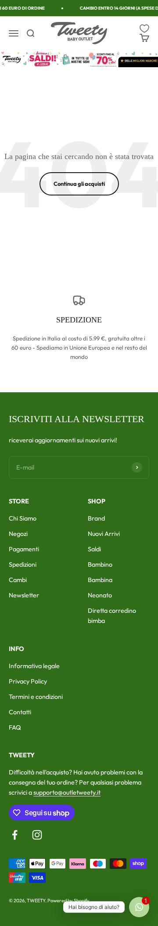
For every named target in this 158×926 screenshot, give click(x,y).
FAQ (15, 727)
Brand (96, 518)
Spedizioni (22, 564)
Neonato (100, 595)
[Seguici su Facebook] (15, 835)
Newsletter (24, 595)
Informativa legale (34, 666)
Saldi (94, 549)
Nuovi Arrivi (104, 534)
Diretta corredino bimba (112, 616)
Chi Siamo (22, 518)
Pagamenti (24, 549)
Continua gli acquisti (79, 183)
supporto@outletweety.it (67, 792)
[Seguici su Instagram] (37, 835)
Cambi (18, 580)
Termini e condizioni (36, 697)
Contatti (20, 712)
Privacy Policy (28, 681)
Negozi (18, 534)
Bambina (100, 580)
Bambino (100, 564)
